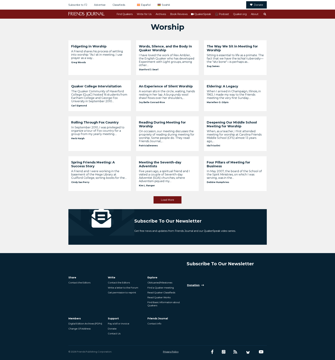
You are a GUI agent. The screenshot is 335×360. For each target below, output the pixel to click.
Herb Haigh (78, 138)
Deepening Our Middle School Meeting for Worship (232, 124)
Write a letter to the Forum (123, 287)
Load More (167, 199)
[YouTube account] (261, 351)
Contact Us (114, 333)
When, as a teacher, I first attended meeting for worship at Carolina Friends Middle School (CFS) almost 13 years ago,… (234, 136)
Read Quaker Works (158, 297)
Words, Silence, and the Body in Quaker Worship (165, 48)
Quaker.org (240, 14)
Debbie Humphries (218, 182)
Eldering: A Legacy (222, 86)
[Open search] (265, 14)
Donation (193, 285)
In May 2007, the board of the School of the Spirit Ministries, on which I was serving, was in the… (234, 174)
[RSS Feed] (235, 351)
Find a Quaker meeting (160, 287)
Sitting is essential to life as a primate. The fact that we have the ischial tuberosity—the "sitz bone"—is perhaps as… (235, 58)
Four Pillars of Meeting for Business (228, 164)
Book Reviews (179, 14)
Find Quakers (125, 14)
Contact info (154, 323)
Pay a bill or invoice (118, 323)
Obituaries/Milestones (159, 282)
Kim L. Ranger (147, 185)
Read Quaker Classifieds (161, 292)
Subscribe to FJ (77, 5)
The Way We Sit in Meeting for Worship (232, 48)
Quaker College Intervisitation (96, 86)
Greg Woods (78, 62)
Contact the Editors (79, 282)
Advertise (100, 5)
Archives (161, 14)
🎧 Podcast (222, 14)
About (254, 14)
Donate (258, 4)
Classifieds (119, 5)
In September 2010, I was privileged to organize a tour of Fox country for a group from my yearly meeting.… (97, 131)
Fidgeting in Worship (88, 46)
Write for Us (144, 14)
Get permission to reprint (122, 292)
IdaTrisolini (213, 145)
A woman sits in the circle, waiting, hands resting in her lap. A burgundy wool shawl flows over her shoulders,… (167, 95)
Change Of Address (79, 328)
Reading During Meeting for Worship (162, 124)
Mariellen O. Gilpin (218, 102)
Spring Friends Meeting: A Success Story (93, 164)
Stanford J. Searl (148, 69)
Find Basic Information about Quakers (163, 304)
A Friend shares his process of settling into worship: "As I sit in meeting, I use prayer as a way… (97, 55)
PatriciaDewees (148, 145)
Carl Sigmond (79, 105)
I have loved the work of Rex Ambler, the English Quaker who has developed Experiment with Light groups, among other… (166, 60)
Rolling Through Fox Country (95, 122)
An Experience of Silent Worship (166, 86)
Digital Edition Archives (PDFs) (85, 323)
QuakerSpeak (203, 14)
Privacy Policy (170, 351)
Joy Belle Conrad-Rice (152, 102)
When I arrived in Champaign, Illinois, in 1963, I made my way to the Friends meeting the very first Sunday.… (234, 95)
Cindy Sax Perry (80, 182)
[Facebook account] (212, 351)
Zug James (213, 66)
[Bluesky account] (248, 351)
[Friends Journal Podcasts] (223, 351)
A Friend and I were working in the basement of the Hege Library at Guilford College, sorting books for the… (99, 174)
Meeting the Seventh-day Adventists (160, 164)
